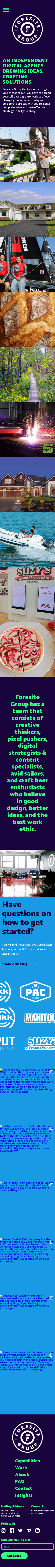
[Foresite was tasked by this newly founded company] (27, 1378)
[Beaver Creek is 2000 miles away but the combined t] (27, 1265)
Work (21, 1468)
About (22, 1475)
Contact (23, 1488)
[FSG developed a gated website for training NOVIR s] (27, 1095)
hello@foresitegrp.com (42, 1511)
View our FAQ (14, 964)
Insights (24, 1495)
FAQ (19, 1481)
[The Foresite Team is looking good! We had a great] (27, 1209)
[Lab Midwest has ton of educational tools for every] (27, 1152)
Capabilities (27, 1461)
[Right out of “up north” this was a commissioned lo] (27, 1322)
